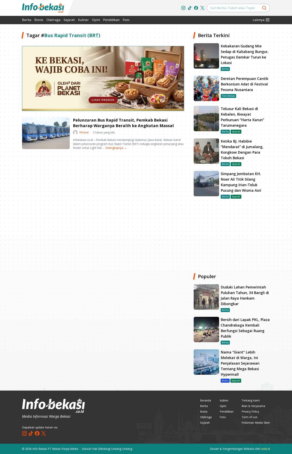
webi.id (265, 449)
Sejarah (69, 20)
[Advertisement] (103, 184)
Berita (26, 20)
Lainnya (258, 20)
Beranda (205, 400)
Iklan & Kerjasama (253, 406)
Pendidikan (111, 20)
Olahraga (53, 20)
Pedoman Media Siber (256, 422)
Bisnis (38, 20)
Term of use (249, 417)
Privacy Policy (250, 411)
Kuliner (83, 20)
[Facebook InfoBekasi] (196, 8)
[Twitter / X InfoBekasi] (202, 8)
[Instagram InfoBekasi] (183, 8)
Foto (126, 20)
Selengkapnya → (116, 148)
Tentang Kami (251, 400)
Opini (96, 20)
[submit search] (264, 8)
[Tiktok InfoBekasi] (190, 8)
